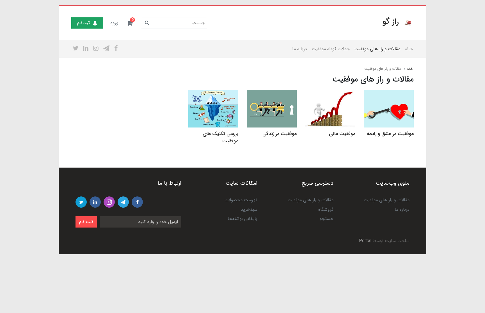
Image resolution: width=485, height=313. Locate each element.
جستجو (326, 218)
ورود (114, 22)
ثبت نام (86, 221)
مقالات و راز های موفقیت (377, 48)
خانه (409, 48)
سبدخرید (249, 209)
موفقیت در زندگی (279, 134)
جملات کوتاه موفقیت (331, 48)
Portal (365, 240)
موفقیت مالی (342, 134)
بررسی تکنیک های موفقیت (220, 137)
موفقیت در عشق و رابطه (390, 134)
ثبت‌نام (83, 22)
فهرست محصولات (241, 199)
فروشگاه (325, 209)
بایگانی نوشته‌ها (242, 218)
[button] (129, 23)
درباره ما (299, 48)
